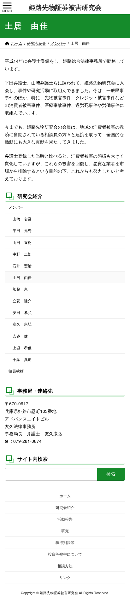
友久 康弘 (22, 324)
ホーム (65, 495)
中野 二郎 (22, 254)
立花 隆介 (22, 301)
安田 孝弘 (22, 312)
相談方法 (65, 565)
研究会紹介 (30, 196)
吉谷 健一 (22, 336)
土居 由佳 (22, 277)
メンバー (16, 207)
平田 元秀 (22, 230)
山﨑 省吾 (22, 219)
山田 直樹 (22, 242)
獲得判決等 (65, 542)
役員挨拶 (16, 370)
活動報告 (65, 519)
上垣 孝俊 (22, 347)
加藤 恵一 (22, 289)
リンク (65, 577)
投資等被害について (65, 554)
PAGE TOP (121, 578)
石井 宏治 (22, 265)
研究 (65, 530)
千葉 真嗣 (22, 359)
